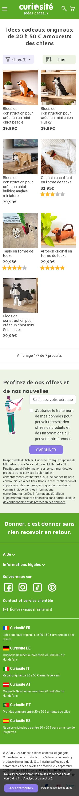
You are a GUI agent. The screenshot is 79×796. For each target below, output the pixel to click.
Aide (7, 554)
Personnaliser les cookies (56, 787)
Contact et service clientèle (28, 600)
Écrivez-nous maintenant (31, 609)
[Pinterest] (52, 587)
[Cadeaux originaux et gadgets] (36, 6)
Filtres (19, 59)
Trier (61, 59)
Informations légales (22, 564)
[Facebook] (8, 587)
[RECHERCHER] (64, 9)
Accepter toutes (21, 788)
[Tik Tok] (37, 587)
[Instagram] (23, 587)
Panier (72, 8)
